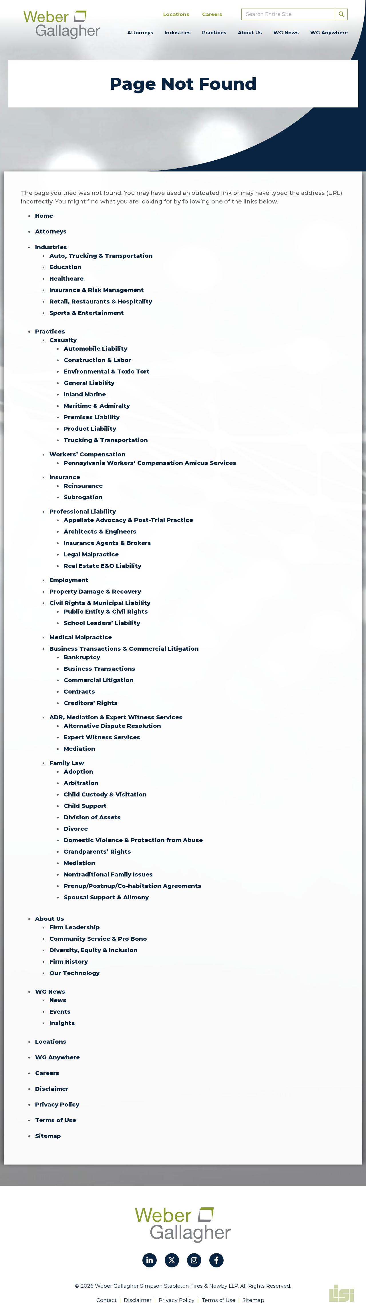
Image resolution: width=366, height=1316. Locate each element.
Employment (68, 580)
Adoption (78, 771)
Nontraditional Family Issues (108, 874)
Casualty (63, 340)
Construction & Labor (97, 360)
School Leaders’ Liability (102, 623)
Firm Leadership (74, 927)
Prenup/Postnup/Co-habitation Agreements (132, 885)
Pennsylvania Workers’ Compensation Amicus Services (150, 463)
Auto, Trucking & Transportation (101, 255)
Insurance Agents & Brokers (107, 543)
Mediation (79, 748)
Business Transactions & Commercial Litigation (124, 648)
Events (60, 1011)
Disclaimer (51, 1088)
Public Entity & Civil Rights (106, 611)
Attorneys (140, 32)
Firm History (68, 961)
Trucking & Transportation (106, 440)
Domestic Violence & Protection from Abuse (133, 840)
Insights (62, 1023)
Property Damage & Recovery (95, 591)
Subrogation (83, 497)
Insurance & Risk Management (96, 290)
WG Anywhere (329, 32)
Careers (212, 14)
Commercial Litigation (99, 680)
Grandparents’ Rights (97, 851)
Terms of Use (55, 1120)
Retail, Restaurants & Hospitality (100, 301)
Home (44, 215)
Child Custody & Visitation (105, 794)
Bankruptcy (82, 657)
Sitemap (48, 1136)
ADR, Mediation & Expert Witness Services (115, 717)
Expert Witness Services (102, 737)
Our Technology (74, 973)
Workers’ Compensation (87, 454)
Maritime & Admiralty (97, 405)
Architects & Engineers (100, 531)
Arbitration (81, 783)
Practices (214, 32)
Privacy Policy (57, 1104)
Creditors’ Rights (91, 703)
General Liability (89, 383)
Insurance (64, 477)
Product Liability (90, 428)
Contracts (79, 691)
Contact (106, 1300)
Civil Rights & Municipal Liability (99, 603)
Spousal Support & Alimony (106, 897)
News (57, 1000)
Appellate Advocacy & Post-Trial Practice (128, 520)
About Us (250, 32)
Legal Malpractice (91, 554)
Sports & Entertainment (86, 312)
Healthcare (66, 278)
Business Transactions (99, 668)
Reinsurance (83, 485)
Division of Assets (92, 817)
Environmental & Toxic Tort (107, 371)
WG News (286, 32)
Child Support (85, 805)
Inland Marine (85, 394)
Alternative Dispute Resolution (112, 725)
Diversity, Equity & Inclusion (93, 950)
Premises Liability (92, 417)
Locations (176, 14)
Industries (178, 32)
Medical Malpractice (80, 637)
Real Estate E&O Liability (102, 565)
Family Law (66, 763)
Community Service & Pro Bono (98, 938)
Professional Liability (82, 511)
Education (65, 267)
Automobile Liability (95, 348)
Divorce (76, 828)
